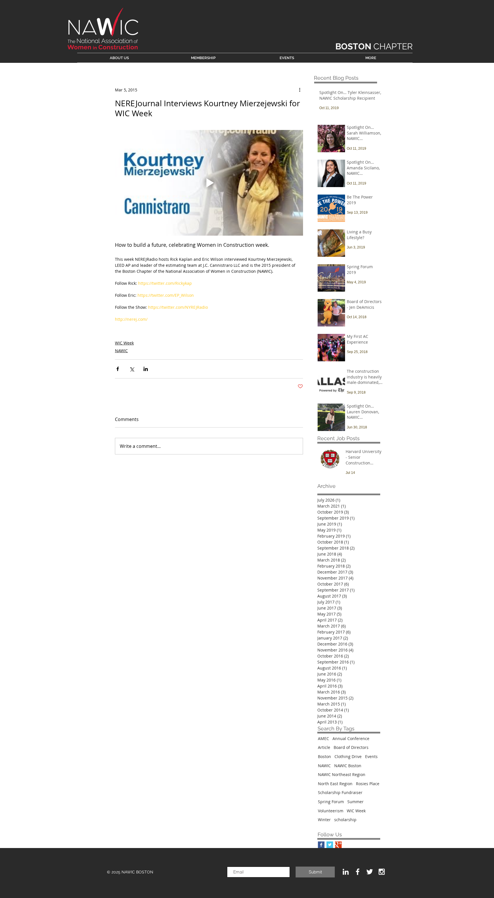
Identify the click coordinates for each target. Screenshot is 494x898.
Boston (324, 756)
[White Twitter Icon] (369, 871)
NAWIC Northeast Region (341, 774)
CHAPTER (374, 46)
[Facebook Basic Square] (321, 844)
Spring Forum (331, 801)
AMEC (323, 738)
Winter (324, 819)
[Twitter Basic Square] (329, 844)
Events (371, 756)
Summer (355, 801)
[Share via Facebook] (117, 369)
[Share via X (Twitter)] (131, 369)
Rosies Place (367, 783)
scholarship (345, 819)
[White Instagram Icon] (381, 871)
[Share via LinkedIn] (145, 369)
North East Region (335, 783)
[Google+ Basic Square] (338, 844)
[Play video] (209, 183)
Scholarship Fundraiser (340, 792)
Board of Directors (351, 747)
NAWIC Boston (347, 765)
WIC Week (124, 343)
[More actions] (299, 89)
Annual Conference (350, 738)
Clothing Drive (348, 756)
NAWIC (121, 350)
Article (324, 747)
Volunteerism (330, 810)
